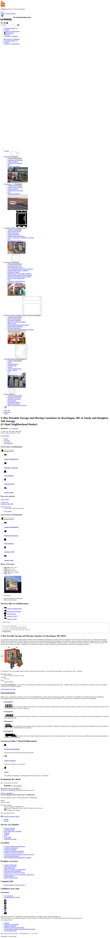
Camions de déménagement (11, 459)
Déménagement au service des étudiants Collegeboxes (19, 874)
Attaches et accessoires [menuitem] (14, 166)
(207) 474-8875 (5, 436)
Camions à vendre (8, 492)
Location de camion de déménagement (14, 846)
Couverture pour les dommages (12, 871)
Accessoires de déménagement (12, 749)
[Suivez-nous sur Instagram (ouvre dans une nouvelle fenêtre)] (5, 904)
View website (8, 511)
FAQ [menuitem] (9, 164)
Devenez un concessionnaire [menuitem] (12, 31)
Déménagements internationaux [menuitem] (16, 236)
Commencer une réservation (15, 187)
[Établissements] (7, 23)
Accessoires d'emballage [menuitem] (14, 320)
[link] (20, 19)
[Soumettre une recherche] (18, 25)
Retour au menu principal (15, 158)
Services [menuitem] (10, 367)
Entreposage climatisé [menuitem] (13, 272)
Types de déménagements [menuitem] (14, 368)
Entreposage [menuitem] (7, 262)
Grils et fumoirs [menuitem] (12, 400)
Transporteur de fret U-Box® (12, 897)
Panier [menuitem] (7, 34)
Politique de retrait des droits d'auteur (14, 927)
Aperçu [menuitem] (10, 362)
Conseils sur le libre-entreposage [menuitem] (16, 281)
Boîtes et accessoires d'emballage (31, 315)
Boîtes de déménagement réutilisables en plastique (17, 857)
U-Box (21, 228)
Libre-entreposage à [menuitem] (15, 267)
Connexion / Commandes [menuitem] (11, 36)
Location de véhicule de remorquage (14, 851)
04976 (6, 413)
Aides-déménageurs (21, 359)
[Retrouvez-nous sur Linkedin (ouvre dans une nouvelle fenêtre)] (5, 909)
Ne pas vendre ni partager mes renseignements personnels (19, 929)
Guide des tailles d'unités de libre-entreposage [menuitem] (20, 275)
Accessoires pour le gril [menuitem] (14, 399)
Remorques (14, 156)
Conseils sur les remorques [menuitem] (15, 163)
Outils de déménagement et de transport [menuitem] (18, 325)
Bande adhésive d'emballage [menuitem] (15, 326)
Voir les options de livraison (8, 689)
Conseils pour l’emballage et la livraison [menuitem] (21, 237)
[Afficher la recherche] (4, 23)
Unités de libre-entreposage (11, 856)
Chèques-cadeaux (9, 876)
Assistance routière (9, 830)
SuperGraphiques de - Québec (14, 885)
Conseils (6, 834)
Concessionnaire (8, 896)
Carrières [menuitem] (6, 30)
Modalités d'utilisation (10, 926)
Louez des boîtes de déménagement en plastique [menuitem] (21, 329)
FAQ (5, 836)
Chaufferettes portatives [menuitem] (14, 402)
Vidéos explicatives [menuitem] (13, 161)
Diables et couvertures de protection (14, 852)
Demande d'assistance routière (11, 816)
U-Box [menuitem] (9, 228)
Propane (12, 394)
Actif (2, 12)
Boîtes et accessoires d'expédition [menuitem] (17, 322)
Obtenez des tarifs (6, 631)
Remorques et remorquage (11, 467)
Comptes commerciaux (10, 865)
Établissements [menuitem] (9, 33)
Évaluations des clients (10, 839)
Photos (7, 442)
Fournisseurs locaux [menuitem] (13, 364)
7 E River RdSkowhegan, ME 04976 (7, 503)
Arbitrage (6, 923)
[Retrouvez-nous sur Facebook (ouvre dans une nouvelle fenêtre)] (5, 901)
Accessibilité (7, 837)
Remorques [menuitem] (7, 156)
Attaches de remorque (10, 760)
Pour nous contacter (9, 828)
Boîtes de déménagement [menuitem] (14, 318)
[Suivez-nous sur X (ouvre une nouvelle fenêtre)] (5, 911)
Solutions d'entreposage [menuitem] (14, 328)
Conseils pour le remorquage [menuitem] (15, 190)
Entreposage (15, 262)
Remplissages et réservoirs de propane (14, 872)
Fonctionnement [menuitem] (12, 365)
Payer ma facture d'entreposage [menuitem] (16, 278)
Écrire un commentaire (7, 793)
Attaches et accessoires (10, 866)
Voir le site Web (8, 443)
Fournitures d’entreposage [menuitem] (15, 283)
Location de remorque (10, 849)
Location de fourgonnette (11, 848)
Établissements (10, 930)
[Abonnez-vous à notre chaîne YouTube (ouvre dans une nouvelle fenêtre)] (5, 913)
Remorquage (7, 184)
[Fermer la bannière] (2, 1)
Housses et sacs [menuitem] (12, 323)
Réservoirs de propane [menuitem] (14, 403)
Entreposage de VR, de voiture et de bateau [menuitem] (19, 273)
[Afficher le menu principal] (2, 15)
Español (6, 821)
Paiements (7, 833)
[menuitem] (23, 187)
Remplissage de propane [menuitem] (14, 397)
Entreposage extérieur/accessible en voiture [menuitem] (19, 276)
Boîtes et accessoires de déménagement (14, 869)
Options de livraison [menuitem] (13, 233)
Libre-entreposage (8, 475)
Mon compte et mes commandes (13, 831)
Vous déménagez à (8, 629)
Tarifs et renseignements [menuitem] (14, 231)
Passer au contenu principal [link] (8, 13)
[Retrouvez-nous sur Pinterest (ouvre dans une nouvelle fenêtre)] (5, 906)
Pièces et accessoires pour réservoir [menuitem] (17, 405)
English (6, 819)
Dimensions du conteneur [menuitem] (14, 240)
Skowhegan (7, 412)
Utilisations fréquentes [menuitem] (14, 234)
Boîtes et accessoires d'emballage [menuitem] (13, 315)
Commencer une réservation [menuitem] (15, 160)
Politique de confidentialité (11, 924)
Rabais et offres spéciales (11, 877)
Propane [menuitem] (6, 394)
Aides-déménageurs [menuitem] (9, 359)
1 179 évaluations (13, 428)
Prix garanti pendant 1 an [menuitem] (11, 28)
